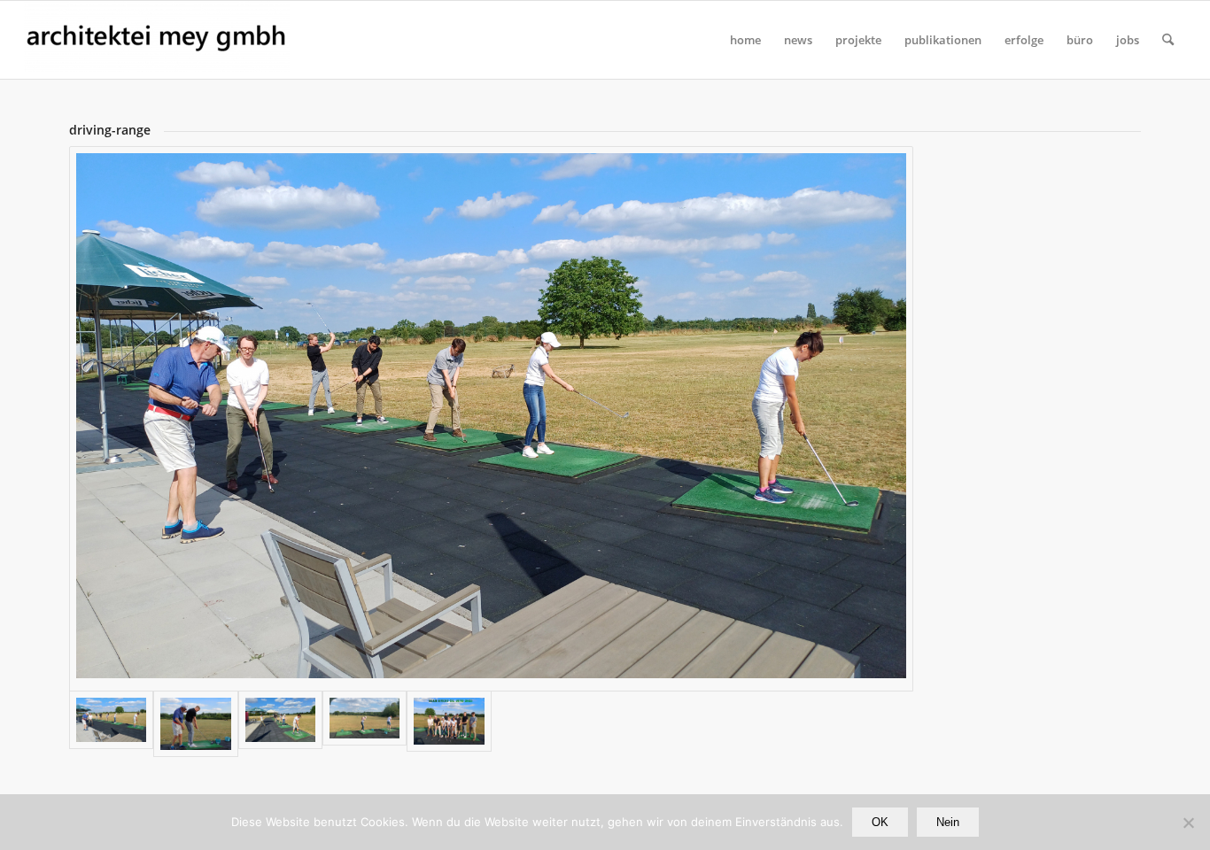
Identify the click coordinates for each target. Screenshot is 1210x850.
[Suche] (1168, 40)
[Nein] (1188, 822)
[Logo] (157, 40)
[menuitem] (745, 40)
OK (880, 822)
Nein (947, 822)
